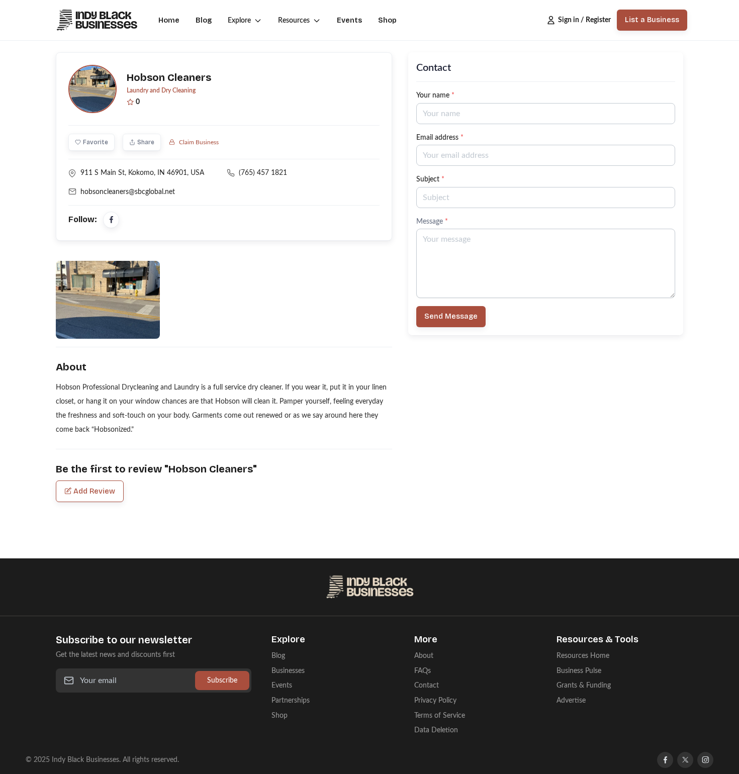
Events (349, 20)
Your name (435, 95)
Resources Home (583, 655)
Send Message (451, 316)
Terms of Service (439, 715)
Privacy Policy (435, 700)
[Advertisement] (545, 417)
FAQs (422, 670)
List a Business (652, 20)
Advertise (571, 700)
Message (432, 221)
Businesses (288, 670)
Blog (204, 20)
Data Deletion (436, 730)
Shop (387, 20)
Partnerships (290, 700)
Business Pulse (579, 670)
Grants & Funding (584, 685)
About (423, 655)
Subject (430, 179)
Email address (440, 137)
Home (168, 20)
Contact (426, 685)
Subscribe (222, 680)
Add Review (94, 491)
